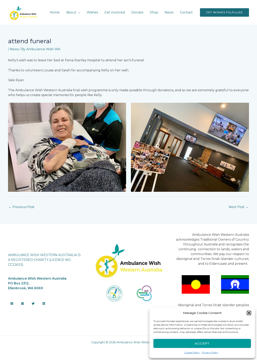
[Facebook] (12, 303)
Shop (154, 12)
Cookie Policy (192, 352)
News (169, 12)
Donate (137, 12)
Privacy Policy (210, 352)
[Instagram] (22, 303)
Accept (202, 343)
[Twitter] (33, 303)
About (71, 12)
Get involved (114, 12)
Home (55, 12)
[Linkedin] (44, 303)
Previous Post (21, 207)
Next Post (239, 207)
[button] (249, 313)
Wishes (92, 12)
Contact (186, 12)
